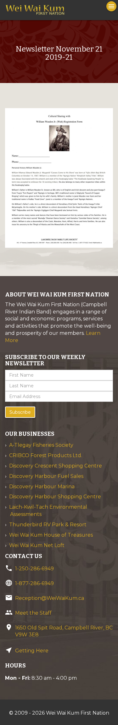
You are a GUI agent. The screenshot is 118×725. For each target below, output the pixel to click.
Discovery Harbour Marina (42, 487)
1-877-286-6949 (34, 583)
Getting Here (31, 651)
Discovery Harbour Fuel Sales (46, 476)
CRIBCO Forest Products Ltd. (45, 455)
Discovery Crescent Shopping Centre (55, 466)
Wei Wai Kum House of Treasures (51, 535)
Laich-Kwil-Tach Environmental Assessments (48, 510)
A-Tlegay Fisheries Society (41, 445)
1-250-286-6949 (34, 569)
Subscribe (20, 412)
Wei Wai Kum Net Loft (37, 545)
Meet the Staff (33, 613)
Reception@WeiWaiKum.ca (49, 598)
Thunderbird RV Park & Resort (48, 525)
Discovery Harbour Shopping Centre (55, 497)
